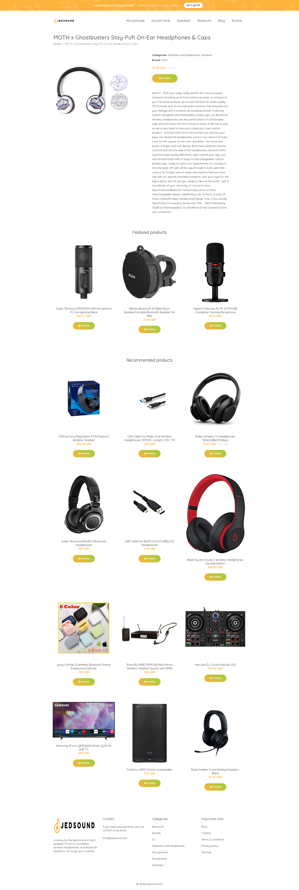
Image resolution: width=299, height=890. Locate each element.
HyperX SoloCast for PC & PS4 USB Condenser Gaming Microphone (215, 310)
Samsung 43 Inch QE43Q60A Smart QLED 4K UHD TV (84, 747)
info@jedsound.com (115, 838)
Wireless (207, 55)
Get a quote (193, 5)
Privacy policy (209, 845)
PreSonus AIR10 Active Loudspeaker (149, 769)
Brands (237, 21)
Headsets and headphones (184, 55)
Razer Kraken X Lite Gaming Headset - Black (215, 771)
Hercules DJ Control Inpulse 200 (215, 664)
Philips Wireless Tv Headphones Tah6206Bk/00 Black (215, 438)
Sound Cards (161, 21)
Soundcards (159, 858)
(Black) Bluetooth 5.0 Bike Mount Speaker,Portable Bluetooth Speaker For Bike (149, 312)
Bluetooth (204, 21)
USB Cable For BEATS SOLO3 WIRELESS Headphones (149, 543)
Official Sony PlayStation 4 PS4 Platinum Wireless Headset (84, 438)
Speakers (184, 21)
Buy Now (164, 78)
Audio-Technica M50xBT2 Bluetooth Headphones (83, 543)
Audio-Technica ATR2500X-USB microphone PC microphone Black (84, 310)
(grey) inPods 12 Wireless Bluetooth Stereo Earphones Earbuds (84, 666)
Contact (206, 833)
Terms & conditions (212, 839)
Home (57, 43)
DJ (153, 839)
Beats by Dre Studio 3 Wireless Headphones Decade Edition (215, 561)
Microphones (135, 21)
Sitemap (206, 852)
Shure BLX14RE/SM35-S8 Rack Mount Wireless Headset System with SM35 (149, 666)
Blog (221, 21)
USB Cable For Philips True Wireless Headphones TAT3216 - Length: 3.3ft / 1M (149, 438)
